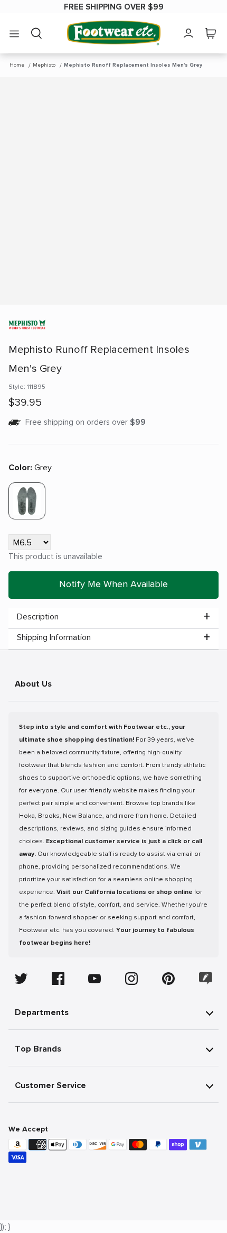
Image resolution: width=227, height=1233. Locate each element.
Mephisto (44, 65)
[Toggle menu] (14, 33)
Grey (30, 467)
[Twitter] (21, 978)
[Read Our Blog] (206, 978)
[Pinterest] (168, 978)
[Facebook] (58, 978)
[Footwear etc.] (113, 33)
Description (38, 616)
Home (17, 65)
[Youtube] (94, 978)
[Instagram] (131, 978)
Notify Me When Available (113, 584)
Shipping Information (54, 637)
